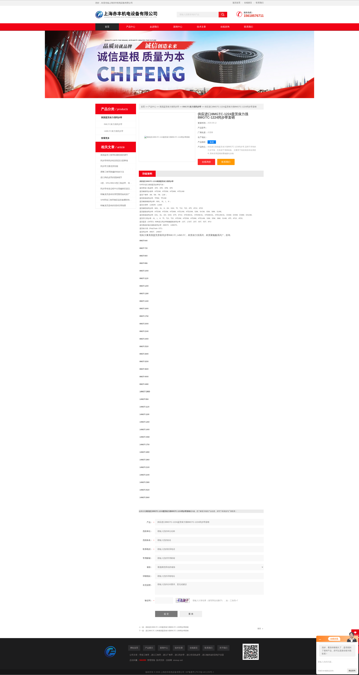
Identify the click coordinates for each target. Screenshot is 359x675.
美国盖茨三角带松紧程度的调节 (114, 155)
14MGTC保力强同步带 (113, 131)
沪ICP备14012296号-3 (204, 672)
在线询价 (206, 162)
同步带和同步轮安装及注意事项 (114, 161)
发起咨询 (352, 671)
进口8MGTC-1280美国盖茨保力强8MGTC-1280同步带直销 (167, 631)
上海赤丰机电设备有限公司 (121, 3)
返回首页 (236, 3)
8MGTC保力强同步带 (113, 124)
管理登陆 (151, 660)
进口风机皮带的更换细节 (111, 177)
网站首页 (134, 648)
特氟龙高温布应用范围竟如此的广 (115, 194)
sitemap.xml (178, 660)
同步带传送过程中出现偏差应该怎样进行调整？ (117, 189)
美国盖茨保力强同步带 (169, 107)
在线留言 (248, 3)
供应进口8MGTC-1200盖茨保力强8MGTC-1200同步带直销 (167, 627)
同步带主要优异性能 (109, 166)
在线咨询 (224, 27)
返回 (259, 629)
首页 (107, 27)
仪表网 (169, 660)
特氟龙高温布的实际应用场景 (113, 205)
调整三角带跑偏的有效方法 (112, 172)
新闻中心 (177, 27)
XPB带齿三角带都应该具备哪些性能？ (117, 200)
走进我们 (154, 27)
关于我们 (223, 648)
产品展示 (149, 648)
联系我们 (260, 3)
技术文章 (201, 27)
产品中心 (130, 27)
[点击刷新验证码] (183, 600)
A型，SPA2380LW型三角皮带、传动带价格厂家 (117, 183)
